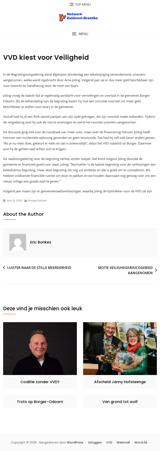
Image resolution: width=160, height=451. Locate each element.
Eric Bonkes (40, 242)
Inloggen (95, 442)
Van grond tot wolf (120, 401)
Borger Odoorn (37, 200)
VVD (109, 442)
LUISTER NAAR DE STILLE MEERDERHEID (39, 267)
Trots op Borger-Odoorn (40, 401)
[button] (80, 34)
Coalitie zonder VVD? (40, 381)
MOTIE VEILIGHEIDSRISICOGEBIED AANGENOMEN (125, 270)
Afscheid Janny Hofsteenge (120, 381)
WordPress (75, 442)
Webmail (123, 442)
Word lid (140, 442)
